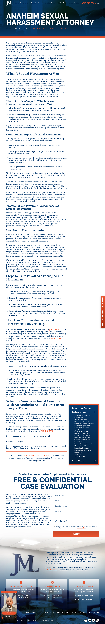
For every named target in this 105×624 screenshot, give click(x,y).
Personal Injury (78, 461)
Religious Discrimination (82, 450)
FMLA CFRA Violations (82, 421)
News (53, 3)
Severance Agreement (82, 425)
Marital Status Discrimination (84, 446)
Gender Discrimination (82, 439)
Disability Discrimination (82, 435)
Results (47, 3)
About (26, 612)
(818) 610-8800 (24, 596)
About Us (18, 3)
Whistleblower (79, 456)
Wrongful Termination (82, 415)
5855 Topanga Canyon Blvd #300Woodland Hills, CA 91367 (21, 591)
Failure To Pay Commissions (84, 423)
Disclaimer (35, 620)
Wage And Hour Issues (82, 427)
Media (60, 3)
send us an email (43, 455)
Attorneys (26, 3)
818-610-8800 (89, 3)
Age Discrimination (81, 430)
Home (8, 29)
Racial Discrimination (81, 448)
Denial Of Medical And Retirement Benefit (82, 432)
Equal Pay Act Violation (82, 437)
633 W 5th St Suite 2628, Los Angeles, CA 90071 (84, 591)
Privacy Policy (49, 620)
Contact (77, 3)
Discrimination (79, 417)
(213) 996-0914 (87, 596)
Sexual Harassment (81, 419)
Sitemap (41, 620)
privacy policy (81, 528)
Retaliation (78, 452)
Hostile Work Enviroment (83, 444)
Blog (67, 612)
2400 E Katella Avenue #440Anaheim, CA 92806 (52, 591)
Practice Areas (36, 3)
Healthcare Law (79, 441)
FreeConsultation (103, 312)
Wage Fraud (78, 454)
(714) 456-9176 (55, 596)
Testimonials (68, 3)
